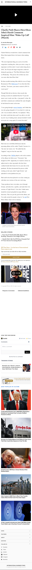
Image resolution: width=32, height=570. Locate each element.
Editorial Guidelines (23, 290)
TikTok (13, 155)
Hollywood (15, 84)
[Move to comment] (20, 47)
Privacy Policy (15, 261)
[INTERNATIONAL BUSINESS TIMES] (16, 2)
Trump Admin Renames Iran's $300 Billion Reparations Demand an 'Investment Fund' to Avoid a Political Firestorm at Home (15, 413)
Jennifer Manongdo (7, 42)
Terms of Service (6, 261)
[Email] (17, 47)
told (25, 197)
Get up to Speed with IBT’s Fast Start (22, 378)
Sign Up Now (9, 380)
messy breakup (18, 107)
